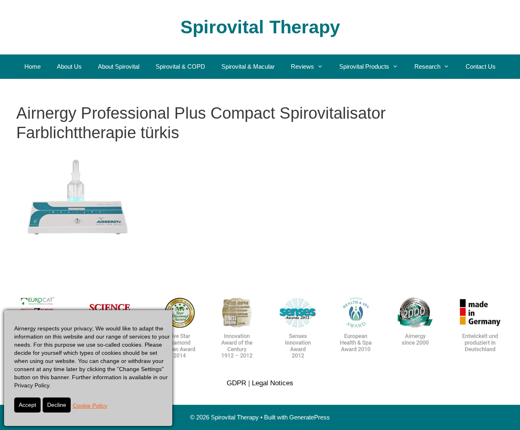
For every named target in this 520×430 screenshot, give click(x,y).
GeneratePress (309, 417)
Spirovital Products (364, 66)
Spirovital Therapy (260, 27)
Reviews (302, 66)
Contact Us (481, 66)
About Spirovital (118, 66)
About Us (69, 66)
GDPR (236, 383)
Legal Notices (272, 383)
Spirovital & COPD (180, 66)
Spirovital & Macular (248, 66)
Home (32, 66)
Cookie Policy (90, 405)
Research (427, 66)
